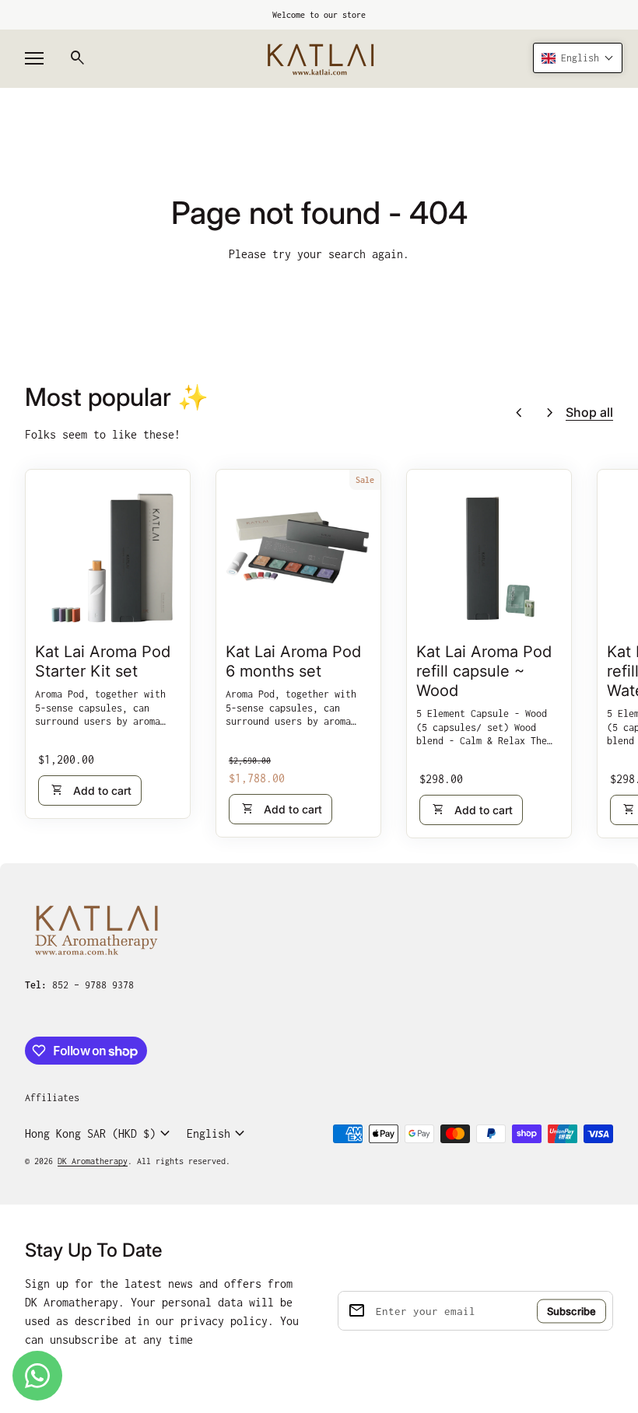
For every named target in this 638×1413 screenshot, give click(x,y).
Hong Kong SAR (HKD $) (99, 1133)
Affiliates (52, 1097)
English (218, 1133)
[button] (578, 58)
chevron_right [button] (550, 413)
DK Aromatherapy (93, 1161)
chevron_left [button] (519, 413)
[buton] (99, 1133)
